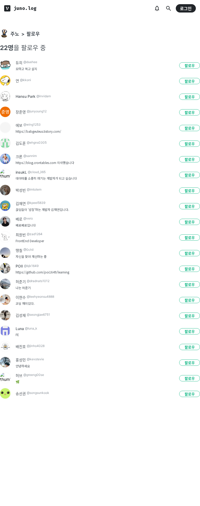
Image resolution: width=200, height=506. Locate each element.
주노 (14, 34)
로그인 (186, 8)
